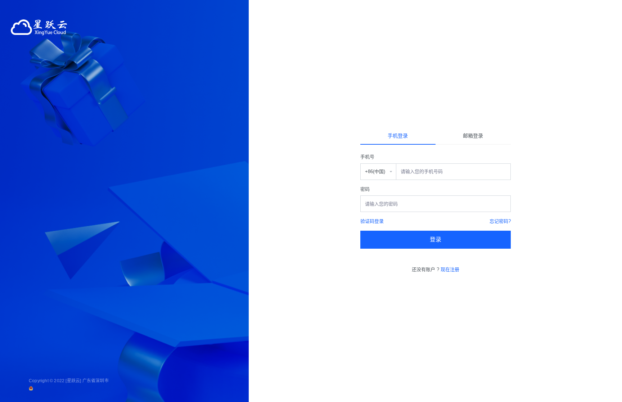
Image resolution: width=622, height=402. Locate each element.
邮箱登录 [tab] (473, 136)
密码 (365, 189)
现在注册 (450, 269)
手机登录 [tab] (398, 136)
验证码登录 (372, 221)
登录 (435, 239)
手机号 (367, 156)
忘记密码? (500, 221)
